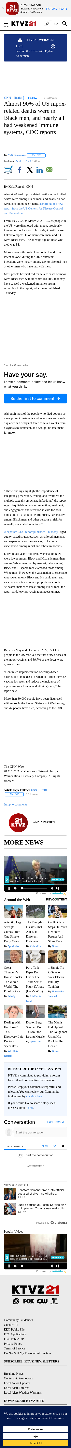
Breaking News (13, 1373)
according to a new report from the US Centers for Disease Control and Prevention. (33, 208)
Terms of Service (14, 1348)
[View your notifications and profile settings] (63, 1146)
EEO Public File (14, 1329)
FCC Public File (14, 1339)
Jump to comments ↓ (17, 804)
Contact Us (11, 1324)
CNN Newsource (17, 155)
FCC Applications (15, 1334)
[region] (35, 1173)
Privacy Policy (13, 1343)
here (30, 1107)
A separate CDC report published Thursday (31, 532)
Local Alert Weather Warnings (23, 1392)
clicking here (34, 1096)
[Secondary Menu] (9, 23)
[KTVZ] (26, 23)
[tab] (15, 1146)
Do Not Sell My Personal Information (27, 1353)
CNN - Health (39, 790)
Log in (50, 1122)
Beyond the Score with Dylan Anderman (34, 53)
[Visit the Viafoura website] (58, 1222)
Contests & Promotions (18, 1378)
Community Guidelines (18, 1320)
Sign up (60, 1122)
